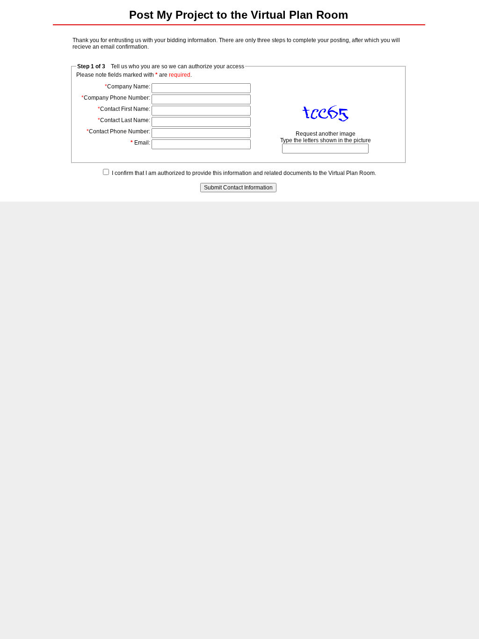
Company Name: (127, 86)
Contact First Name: (124, 109)
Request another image (326, 134)
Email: (140, 142)
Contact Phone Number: (118, 131)
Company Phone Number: (115, 97)
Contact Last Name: (124, 120)
